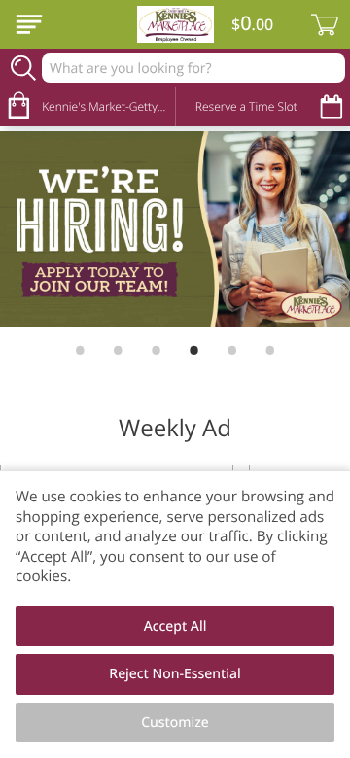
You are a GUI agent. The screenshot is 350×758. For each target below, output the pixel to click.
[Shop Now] (29, 24)
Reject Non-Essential (174, 674)
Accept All (175, 626)
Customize (175, 722)
